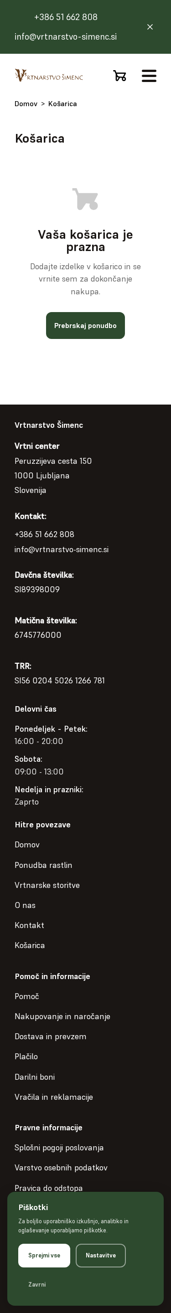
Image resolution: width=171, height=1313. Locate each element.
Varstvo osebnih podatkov (61, 1167)
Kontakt (29, 925)
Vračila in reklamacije (54, 1097)
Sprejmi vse (44, 1255)
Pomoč (27, 996)
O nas (25, 905)
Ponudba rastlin (44, 865)
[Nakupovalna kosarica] (120, 75)
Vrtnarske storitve (47, 885)
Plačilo (26, 1056)
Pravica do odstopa (49, 1188)
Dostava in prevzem (51, 1036)
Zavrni (37, 1284)
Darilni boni (35, 1077)
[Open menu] (149, 75)
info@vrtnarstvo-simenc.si (66, 36)
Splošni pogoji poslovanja (59, 1147)
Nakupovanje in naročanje (62, 1016)
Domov (26, 103)
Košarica (62, 103)
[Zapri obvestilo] (150, 27)
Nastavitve (101, 1255)
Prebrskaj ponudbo (85, 325)
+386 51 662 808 (66, 16)
